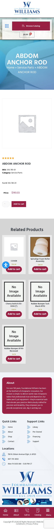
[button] (5, 265)
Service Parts (25, 67)
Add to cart (19, 204)
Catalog (38, 515)
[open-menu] (6, 26)
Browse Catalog (33, 26)
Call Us (27, 515)
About (16, 515)
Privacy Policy (32, 524)
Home (10, 67)
